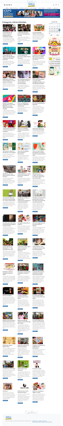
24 (49, 31)
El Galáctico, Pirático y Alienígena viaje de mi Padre (8, 273)
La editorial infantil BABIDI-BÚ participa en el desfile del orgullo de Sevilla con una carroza (39, 57)
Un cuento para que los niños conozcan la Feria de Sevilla (39, 297)
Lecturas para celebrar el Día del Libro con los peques (9, 151)
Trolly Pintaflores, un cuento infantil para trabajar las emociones (24, 175)
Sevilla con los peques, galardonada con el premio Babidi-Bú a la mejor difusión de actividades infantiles (9, 106)
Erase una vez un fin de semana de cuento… (23, 391)
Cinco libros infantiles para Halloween (39, 104)
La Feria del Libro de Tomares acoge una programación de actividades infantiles (7, 34)
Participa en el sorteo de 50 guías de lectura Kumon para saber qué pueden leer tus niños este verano (39, 200)
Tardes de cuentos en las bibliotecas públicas (23, 346)
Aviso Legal (44, 420)
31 (49, 33)
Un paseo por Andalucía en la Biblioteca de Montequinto (39, 347)
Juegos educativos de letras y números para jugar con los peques (9, 130)
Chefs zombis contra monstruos (22, 369)
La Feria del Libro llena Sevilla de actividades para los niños (24, 34)
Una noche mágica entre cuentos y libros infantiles (38, 321)
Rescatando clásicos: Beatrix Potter (7, 346)
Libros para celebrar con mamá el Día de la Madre (38, 129)
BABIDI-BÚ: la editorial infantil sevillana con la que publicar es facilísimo (9, 81)
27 (54, 31)
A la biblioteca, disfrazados (9, 368)
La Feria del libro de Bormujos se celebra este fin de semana (24, 57)
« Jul (51, 35)
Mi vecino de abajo (7, 295)
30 (59, 31)
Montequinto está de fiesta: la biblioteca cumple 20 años (24, 273)
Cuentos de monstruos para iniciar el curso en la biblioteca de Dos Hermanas (24, 248)
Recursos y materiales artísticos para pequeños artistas (23, 130)
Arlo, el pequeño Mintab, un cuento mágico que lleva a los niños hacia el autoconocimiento (24, 81)
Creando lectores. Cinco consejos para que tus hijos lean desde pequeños (39, 248)
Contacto (40, 420)
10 (49, 28)
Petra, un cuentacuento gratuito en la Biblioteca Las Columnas (23, 105)
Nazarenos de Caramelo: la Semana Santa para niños (9, 321)
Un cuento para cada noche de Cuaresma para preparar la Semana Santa (9, 224)
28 (56, 31)
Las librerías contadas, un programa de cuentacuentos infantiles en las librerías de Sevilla (24, 200)
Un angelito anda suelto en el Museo (24, 223)
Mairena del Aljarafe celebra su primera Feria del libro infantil (24, 322)
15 (57, 28)
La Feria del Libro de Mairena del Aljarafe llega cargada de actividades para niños (9, 57)
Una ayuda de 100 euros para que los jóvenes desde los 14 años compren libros (9, 199)
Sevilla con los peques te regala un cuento (38, 391)
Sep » (58, 35)
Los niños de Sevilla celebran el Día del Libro (38, 33)
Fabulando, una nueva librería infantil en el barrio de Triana (9, 175)
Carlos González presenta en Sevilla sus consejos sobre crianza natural (38, 273)
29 (57, 31)
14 (56, 28)
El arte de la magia (37, 368)
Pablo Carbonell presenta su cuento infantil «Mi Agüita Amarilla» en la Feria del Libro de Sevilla (39, 81)
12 (52, 28)
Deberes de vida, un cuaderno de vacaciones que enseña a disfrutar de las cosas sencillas (38, 176)
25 (51, 31)
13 (54, 28)
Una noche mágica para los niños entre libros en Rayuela (39, 224)
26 (52, 31)
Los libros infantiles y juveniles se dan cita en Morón (23, 297)
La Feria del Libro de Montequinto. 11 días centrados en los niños (8, 248)
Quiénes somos (35, 420)
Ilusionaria (5, 391)
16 (59, 28)
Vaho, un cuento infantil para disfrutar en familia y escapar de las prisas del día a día (39, 153)
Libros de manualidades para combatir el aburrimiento (23, 152)
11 (51, 28)
